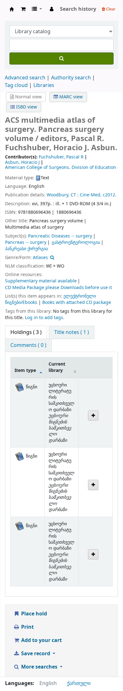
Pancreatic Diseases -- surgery (60, 236)
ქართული (79, 683)
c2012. (109, 195)
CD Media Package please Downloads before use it (58, 287)
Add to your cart (41, 640)
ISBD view (26, 107)
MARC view (70, 97)
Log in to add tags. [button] (44, 317)
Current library (57, 367)
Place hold (33, 614)
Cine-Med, (91, 195)
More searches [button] (39, 667)
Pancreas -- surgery (25, 242)
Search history (78, 9)
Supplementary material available (41, 281)
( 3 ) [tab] (26, 332)
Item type (25, 370)
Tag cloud (16, 85)
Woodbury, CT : (63, 195)
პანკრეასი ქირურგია (26, 248)
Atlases (40, 257)
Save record (35, 653)
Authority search (71, 78)
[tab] (71, 332)
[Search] (61, 58)
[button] (23, 9)
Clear (110, 9)
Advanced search (25, 78)
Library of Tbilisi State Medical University (11, 9)
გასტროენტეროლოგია (76, 242)
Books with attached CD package (76, 302)
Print (27, 627)
